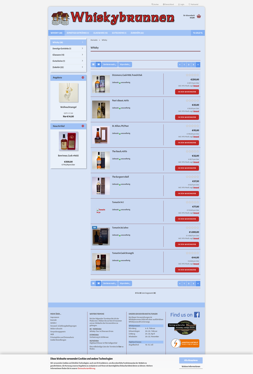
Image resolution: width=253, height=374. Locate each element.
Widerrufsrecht (56, 329)
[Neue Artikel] (83, 126)
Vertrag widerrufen (177, 325)
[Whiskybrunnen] (113, 18)
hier (120, 347)
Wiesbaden (133, 336)
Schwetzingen (134, 331)
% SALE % (198, 33)
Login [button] (182, 4)
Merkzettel (194, 4)
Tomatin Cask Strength (123, 253)
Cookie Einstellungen (58, 340)
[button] (168, 4)
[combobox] (110, 64)
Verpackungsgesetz (57, 332)
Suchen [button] (156, 4)
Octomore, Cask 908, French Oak (127, 75)
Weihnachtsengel (68, 107)
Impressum (54, 317)
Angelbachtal (134, 345)
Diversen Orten (107, 331)
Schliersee (104, 337)
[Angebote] (83, 77)
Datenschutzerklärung (86, 368)
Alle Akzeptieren (191, 360)
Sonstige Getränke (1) (78, 33)
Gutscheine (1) (119, 33)
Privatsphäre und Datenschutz (62, 337)
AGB (52, 334)
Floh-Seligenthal (111, 343)
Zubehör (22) (137, 33)
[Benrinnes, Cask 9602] (68, 141)
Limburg (132, 334)
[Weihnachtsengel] (68, 92)
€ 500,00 (68, 161)
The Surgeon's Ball (120, 176)
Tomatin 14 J (118, 202)
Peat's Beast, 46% (120, 100)
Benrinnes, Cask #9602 (68, 155)
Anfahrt (53, 323)
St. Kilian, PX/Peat (120, 126)
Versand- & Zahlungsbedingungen (63, 326)
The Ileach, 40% (119, 151)
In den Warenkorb (187, 92)
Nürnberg (132, 328)
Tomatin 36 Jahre (120, 227)
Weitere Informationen (191, 366)
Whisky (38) (56, 33)
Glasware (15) (100, 33)
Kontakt (53, 320)
